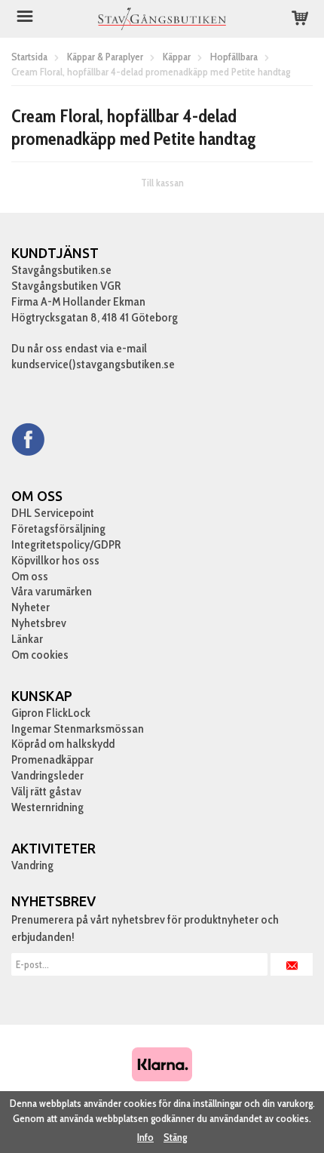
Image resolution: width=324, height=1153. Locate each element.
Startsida (29, 56)
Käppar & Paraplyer (105, 56)
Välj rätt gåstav (46, 791)
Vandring (32, 865)
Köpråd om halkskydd (63, 743)
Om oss (29, 576)
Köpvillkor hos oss (55, 560)
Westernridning (47, 807)
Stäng (175, 1137)
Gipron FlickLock (50, 713)
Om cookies (40, 654)
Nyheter (30, 607)
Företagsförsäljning (58, 528)
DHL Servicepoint (52, 513)
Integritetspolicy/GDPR (66, 544)
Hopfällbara (234, 56)
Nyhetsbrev (38, 623)
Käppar (177, 56)
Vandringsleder (47, 775)
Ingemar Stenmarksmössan (77, 728)
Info (145, 1137)
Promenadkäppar (52, 759)
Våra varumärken (51, 591)
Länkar (27, 639)
